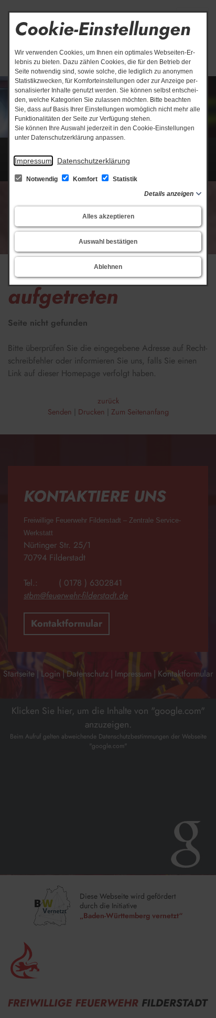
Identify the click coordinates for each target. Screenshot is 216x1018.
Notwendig (42, 179)
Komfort (85, 179)
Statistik (124, 179)
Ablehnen (108, 267)
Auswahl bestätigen (108, 241)
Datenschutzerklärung (93, 161)
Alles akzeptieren (108, 216)
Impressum (33, 161)
